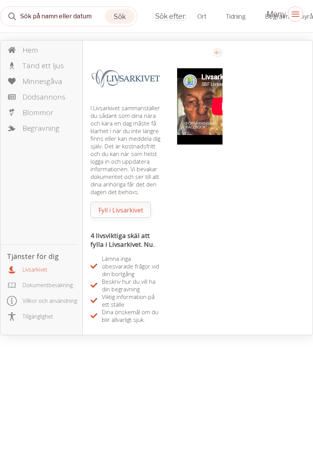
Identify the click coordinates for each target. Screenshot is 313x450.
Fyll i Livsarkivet (120, 210)
